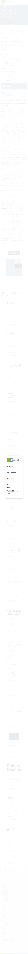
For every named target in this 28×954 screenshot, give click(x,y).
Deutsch (8, 468)
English (13, 468)
